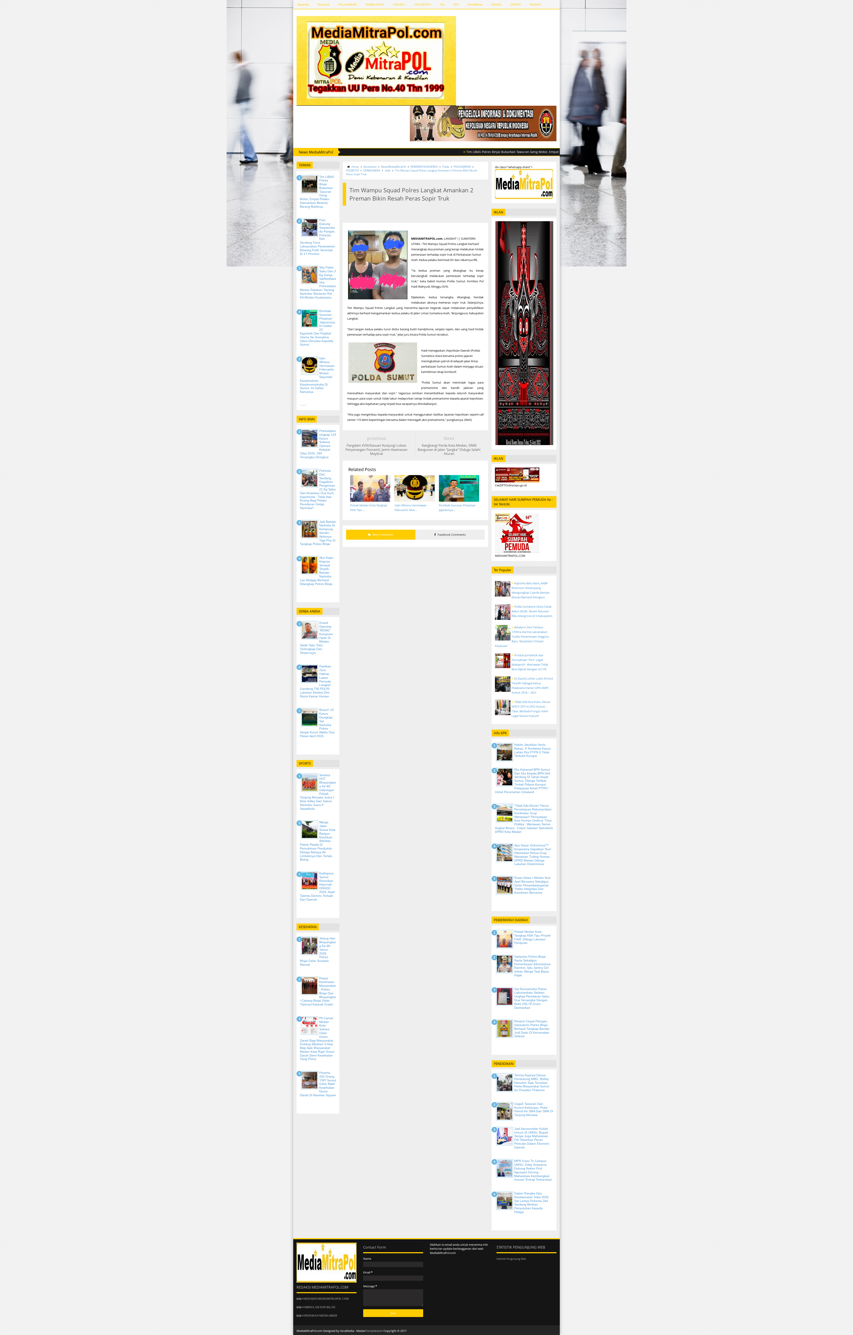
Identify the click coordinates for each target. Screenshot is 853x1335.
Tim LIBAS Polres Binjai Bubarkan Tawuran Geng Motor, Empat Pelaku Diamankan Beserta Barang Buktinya (456, 152)
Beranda (303, 4)
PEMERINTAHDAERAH (424, 167)
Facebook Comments (451, 535)
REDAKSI (535, 4)
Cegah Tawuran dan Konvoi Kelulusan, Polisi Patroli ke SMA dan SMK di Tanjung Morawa (533, 1109)
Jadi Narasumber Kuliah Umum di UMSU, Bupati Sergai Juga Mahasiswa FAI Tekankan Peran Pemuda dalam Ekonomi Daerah (531, 1138)
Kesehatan (370, 167)
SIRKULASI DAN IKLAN (320, 1307)
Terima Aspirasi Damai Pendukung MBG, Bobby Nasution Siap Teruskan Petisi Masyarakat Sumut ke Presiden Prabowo (531, 1082)
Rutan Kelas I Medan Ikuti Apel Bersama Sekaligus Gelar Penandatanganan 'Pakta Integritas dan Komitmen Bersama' (532, 885)
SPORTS (515, 4)
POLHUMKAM (347, 4)
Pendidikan (475, 4)
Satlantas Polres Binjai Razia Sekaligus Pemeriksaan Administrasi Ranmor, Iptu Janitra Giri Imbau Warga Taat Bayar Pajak (532, 966)
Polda (445, 167)
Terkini (303, 405)
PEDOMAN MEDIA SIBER (321, 1315)
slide (388, 170)
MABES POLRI (375, 4)
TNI (442, 4)
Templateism (374, 1331)
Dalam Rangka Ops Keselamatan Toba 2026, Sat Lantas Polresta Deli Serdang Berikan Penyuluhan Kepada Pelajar (531, 1203)
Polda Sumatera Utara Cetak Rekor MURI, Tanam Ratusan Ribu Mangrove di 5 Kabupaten (532, 611)
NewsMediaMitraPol (393, 167)
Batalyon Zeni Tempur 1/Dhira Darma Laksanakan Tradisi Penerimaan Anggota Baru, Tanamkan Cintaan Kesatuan (522, 636)
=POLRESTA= (422, 4)
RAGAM (496, 4)
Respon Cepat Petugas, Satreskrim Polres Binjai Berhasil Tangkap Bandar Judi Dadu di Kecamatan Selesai (532, 1028)
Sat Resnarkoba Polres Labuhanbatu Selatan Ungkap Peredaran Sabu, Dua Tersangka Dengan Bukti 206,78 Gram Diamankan (532, 998)
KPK (456, 4)
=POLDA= (399, 4)
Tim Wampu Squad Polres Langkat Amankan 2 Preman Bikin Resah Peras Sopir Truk (411, 172)
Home (355, 167)
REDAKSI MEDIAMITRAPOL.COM (327, 1298)
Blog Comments (383, 535)
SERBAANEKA (371, 170)
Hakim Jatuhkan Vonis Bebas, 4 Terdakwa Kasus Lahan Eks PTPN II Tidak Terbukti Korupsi (532, 750)
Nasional (323, 4)
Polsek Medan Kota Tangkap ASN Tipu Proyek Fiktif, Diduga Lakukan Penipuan (532, 937)
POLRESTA (352, 170)
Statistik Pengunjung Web (511, 1258)
